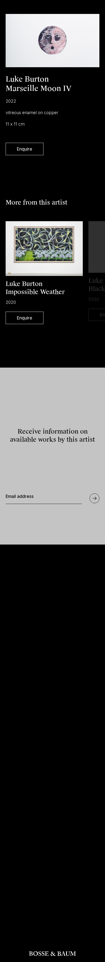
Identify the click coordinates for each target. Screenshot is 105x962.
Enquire (24, 149)
